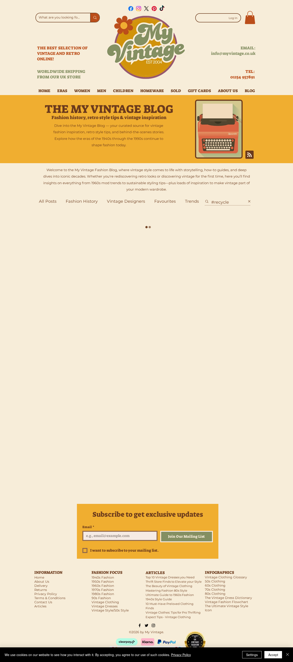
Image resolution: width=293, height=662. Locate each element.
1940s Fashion (103, 577)
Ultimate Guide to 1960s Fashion (170, 595)
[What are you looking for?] (94, 17)
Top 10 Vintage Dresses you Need (170, 577)
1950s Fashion (103, 582)
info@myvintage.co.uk (233, 53)
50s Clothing (215, 581)
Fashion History (82, 201)
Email (88, 527)
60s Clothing (215, 585)
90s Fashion (101, 598)
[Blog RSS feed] (249, 155)
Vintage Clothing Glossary (226, 577)
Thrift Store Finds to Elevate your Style (174, 581)
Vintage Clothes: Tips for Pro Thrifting (173, 612)
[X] (146, 8)
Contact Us (43, 602)
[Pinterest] (154, 8)
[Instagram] (138, 8)
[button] (249, 17)
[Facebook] (131, 8)
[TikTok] (162, 8)
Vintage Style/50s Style (110, 610)
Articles (40, 606)
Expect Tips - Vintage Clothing (168, 617)
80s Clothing (215, 594)
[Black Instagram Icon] (153, 625)
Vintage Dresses (105, 606)
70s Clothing (215, 590)
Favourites (165, 201)
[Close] (287, 654)
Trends (192, 201)
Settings (252, 654)
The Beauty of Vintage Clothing (169, 586)
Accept (273, 654)
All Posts (48, 201)
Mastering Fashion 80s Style (166, 590)
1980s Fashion (103, 594)
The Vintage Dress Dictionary (228, 598)
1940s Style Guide (159, 599)
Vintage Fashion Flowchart (226, 602)
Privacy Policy (181, 654)
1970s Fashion (103, 590)
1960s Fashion (103, 586)
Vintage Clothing (105, 602)
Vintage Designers (126, 201)
